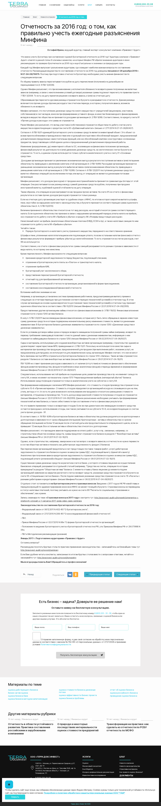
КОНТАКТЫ (110, 5)
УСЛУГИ (81, 5)
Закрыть (15, 797)
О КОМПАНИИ (54, 5)
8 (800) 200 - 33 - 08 (102, 613)
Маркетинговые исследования (94, 775)
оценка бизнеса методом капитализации (27, 699)
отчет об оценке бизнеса (122, 690)
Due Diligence (87, 769)
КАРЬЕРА (99, 5)
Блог (35, 17)
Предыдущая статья (99, 574)
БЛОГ (90, 5)
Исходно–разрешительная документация (98, 772)
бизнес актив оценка (18, 693)
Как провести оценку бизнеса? (131, 772)
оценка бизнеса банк (18, 696)
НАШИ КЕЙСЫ (69, 5)
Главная (26, 17)
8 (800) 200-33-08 (43, 777)
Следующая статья (125, 574)
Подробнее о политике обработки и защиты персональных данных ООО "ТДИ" (84, 793)
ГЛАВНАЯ (42, 5)
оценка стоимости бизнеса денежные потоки (77, 691)
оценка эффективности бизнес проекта (78, 695)
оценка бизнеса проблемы (71, 698)
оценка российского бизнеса (124, 693)
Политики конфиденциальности (56, 644)
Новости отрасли (48, 17)
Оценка (85, 763)
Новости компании (126, 763)
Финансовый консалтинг (92, 766)
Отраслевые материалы (128, 769)
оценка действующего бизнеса (23, 690)
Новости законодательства (129, 766)
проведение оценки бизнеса (123, 696)
